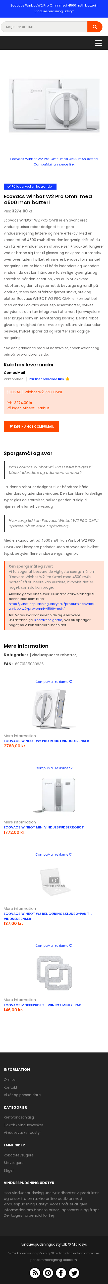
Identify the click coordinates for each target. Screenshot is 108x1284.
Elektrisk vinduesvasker (23, 1125)
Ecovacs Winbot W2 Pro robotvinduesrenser (46, 741)
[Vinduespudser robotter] (54, 654)
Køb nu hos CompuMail (34, 426)
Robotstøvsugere (19, 1155)
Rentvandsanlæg (19, 1117)
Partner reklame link (46, 379)
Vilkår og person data (22, 1094)
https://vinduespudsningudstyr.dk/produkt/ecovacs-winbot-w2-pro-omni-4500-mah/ (52, 606)
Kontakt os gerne (48, 620)
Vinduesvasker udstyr (22, 1132)
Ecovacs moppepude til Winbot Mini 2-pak (42, 1005)
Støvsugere (14, 1162)
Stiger (9, 1170)
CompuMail (14, 372)
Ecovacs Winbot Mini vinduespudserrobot (44, 827)
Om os (10, 1079)
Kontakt (10, 1087)
